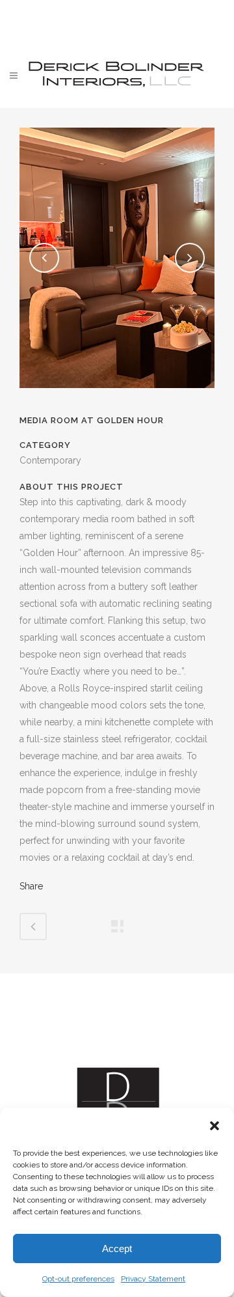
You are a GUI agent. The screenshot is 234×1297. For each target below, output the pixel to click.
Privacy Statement (153, 1278)
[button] (214, 1125)
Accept (117, 1248)
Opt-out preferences (78, 1278)
